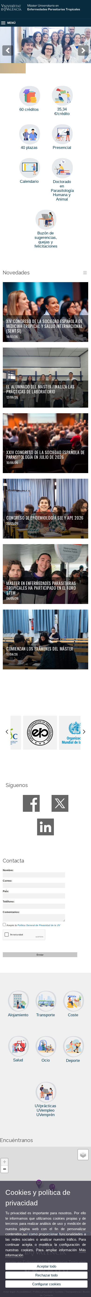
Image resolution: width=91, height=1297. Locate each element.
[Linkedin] (45, 827)
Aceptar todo (46, 1266)
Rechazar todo (46, 1275)
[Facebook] (31, 803)
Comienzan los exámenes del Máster (39, 649)
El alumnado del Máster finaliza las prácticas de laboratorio (40, 389)
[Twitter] (60, 803)
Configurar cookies (46, 1284)
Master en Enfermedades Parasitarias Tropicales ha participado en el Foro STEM (41, 588)
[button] (4, 1162)
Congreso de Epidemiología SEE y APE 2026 (45, 518)
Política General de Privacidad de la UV (39, 925)
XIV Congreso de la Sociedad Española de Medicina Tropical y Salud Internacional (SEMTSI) (44, 326)
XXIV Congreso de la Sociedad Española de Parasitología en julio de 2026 (45, 454)
